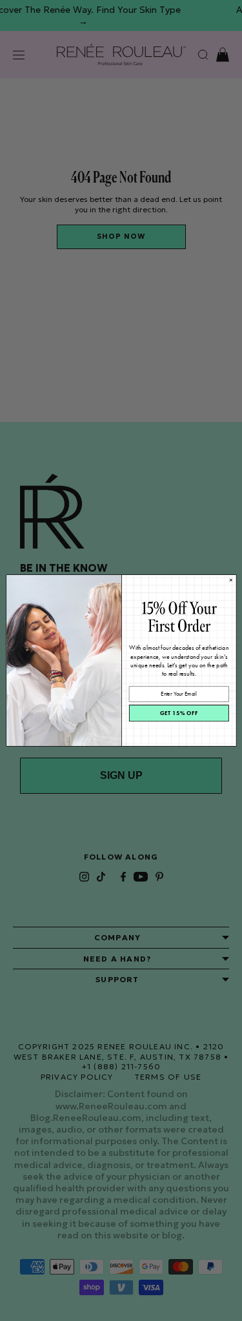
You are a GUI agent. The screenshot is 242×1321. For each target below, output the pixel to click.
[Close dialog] (231, 580)
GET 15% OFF (178, 712)
